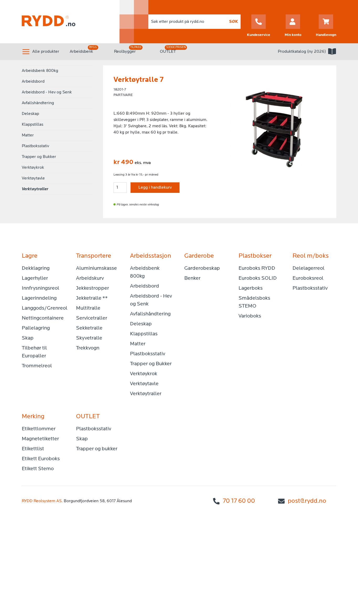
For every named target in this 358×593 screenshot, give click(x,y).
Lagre (29, 256)
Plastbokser (255, 256)
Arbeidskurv (90, 278)
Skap (28, 338)
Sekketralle (89, 328)
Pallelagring (36, 328)
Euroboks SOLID (257, 278)
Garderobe (199, 256)
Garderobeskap (202, 268)
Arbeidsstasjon (150, 256)
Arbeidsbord (33, 82)
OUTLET (168, 52)
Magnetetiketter (40, 439)
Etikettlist (33, 449)
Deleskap (30, 114)
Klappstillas (32, 125)
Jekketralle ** (92, 298)
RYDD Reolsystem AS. (42, 501)
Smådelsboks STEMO (254, 302)
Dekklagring (36, 268)
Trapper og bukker (96, 449)
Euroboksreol (307, 278)
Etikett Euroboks (41, 459)
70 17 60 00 (239, 501)
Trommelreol (37, 366)
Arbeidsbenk (81, 52)
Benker (192, 278)
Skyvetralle (89, 338)
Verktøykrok (33, 168)
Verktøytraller (35, 189)
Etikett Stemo (38, 469)
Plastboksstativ (35, 146)
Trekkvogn (87, 348)
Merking (33, 417)
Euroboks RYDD (256, 268)
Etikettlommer (39, 429)
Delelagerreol (308, 268)
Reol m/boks (310, 256)
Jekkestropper (92, 288)
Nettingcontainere (43, 318)
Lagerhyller (35, 278)
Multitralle (88, 308)
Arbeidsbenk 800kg (40, 71)
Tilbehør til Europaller (34, 352)
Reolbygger (125, 52)
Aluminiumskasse (96, 268)
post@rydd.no (307, 501)
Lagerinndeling (39, 298)
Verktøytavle (33, 178)
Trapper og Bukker (39, 157)
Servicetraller (91, 318)
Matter (28, 135)
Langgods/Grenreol (44, 308)
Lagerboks (250, 288)
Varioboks (249, 316)
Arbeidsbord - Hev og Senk (47, 92)
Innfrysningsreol (40, 288)
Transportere (93, 256)
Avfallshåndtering (38, 103)
